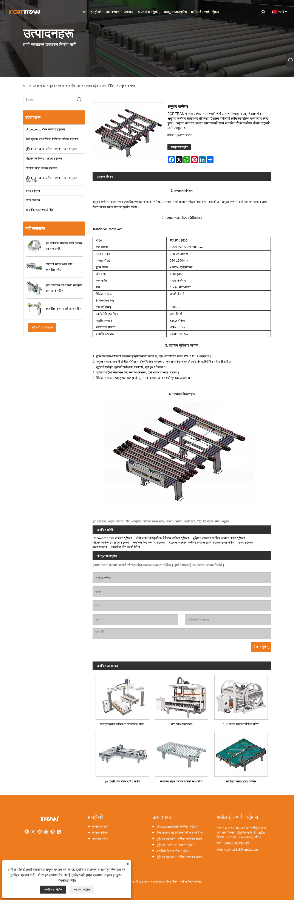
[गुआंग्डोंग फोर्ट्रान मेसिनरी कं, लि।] (24, 11)
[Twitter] (33, 832)
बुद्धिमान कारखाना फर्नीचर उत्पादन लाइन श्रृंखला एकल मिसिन (82, 85)
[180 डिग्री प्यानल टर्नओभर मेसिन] (241, 695)
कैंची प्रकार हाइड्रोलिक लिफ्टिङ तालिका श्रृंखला (52, 139)
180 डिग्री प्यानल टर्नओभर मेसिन (241, 724)
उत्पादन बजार (100, 838)
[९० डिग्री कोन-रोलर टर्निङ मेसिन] (122, 753)
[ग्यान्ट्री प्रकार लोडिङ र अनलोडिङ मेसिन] (122, 695)
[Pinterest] (52, 832)
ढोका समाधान (33, 200)
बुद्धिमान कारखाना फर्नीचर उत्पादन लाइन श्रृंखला (51, 148)
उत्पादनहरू (39, 85)
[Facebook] (27, 832)
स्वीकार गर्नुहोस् (82, 889)
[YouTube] (46, 832)
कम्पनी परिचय (100, 832)
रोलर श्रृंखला (33, 190)
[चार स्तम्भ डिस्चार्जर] (181, 695)
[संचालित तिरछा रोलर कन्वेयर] (241, 753)
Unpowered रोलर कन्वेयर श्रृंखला (45, 129)
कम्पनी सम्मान (100, 826)
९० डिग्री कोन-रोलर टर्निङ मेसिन (122, 781)
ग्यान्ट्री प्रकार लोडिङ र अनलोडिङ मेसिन (122, 724)
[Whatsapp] (59, 832)
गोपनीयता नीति (67, 880)
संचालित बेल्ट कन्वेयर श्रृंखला (41, 168)
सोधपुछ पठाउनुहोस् (179, 147)
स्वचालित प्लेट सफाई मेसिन (40, 210)
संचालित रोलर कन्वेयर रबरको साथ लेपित (181, 781)
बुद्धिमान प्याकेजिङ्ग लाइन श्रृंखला (44, 158)
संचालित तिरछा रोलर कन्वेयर (241, 781)
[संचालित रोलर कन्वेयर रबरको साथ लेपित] (181, 753)
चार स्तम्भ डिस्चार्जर (181, 724)
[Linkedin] (39, 832)
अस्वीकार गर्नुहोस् (53, 889)
